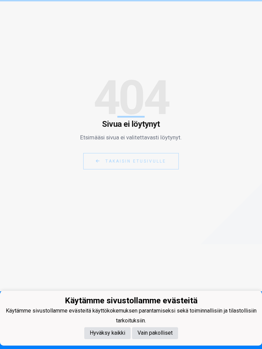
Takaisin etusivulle (134, 161)
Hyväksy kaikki (107, 333)
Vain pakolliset (155, 333)
